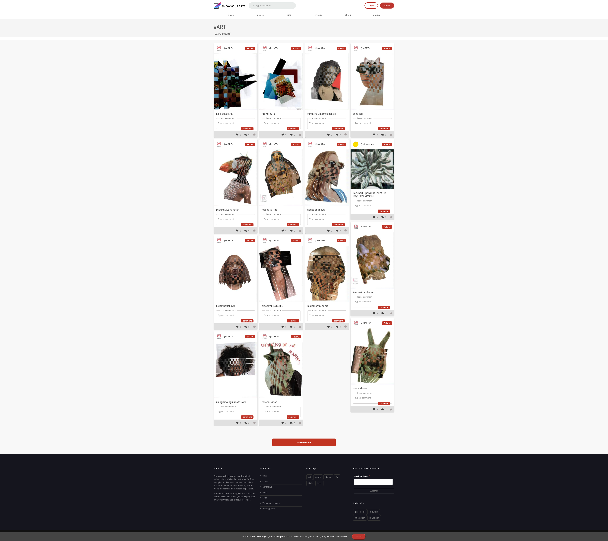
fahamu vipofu (270, 402)
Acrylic (318, 477)
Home (231, 15)
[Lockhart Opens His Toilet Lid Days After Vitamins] (372, 169)
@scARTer (228, 48)
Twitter (374, 511)
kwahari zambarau (363, 292)
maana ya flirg (269, 209)
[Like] (237, 134)
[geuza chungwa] (327, 177)
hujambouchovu (225, 306)
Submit (387, 5)
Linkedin (375, 517)
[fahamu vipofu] (281, 370)
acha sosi (358, 113)
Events (318, 15)
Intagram (361, 517)
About (348, 15)
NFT (289, 15)
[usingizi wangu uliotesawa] (235, 370)
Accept (359, 536)
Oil (337, 477)
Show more (304, 442)
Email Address (362, 476)
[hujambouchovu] (235, 274)
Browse (260, 15)
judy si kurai (268, 113)
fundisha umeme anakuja (321, 113)
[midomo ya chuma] (327, 274)
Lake (319, 483)
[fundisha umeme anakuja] (327, 81)
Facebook (360, 511)
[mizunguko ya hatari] (235, 177)
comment (247, 128)
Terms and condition (271, 503)
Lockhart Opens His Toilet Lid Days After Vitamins (369, 194)
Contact (377, 15)
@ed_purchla (367, 144)
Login (371, 5)
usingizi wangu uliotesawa (231, 402)
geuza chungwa (316, 209)
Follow (250, 48)
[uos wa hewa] (372, 356)
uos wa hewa (360, 388)
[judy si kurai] (281, 81)
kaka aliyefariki (224, 113)
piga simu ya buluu (272, 306)
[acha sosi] (372, 81)
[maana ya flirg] (281, 177)
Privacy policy (269, 508)
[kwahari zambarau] (372, 260)
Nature (328, 477)
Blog (264, 475)
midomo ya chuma (317, 306)
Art (309, 477)
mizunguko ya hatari (227, 209)
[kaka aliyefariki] (235, 81)
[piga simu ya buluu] (281, 274)
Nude (310, 483)
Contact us (267, 486)
